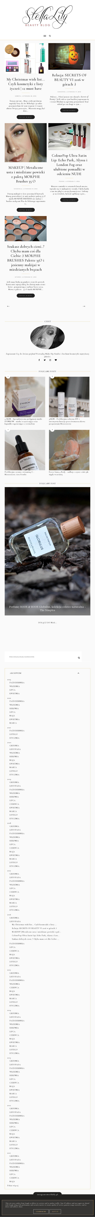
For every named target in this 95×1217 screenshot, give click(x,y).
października (17, 682)
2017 (9, 871)
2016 (9, 914)
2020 (9, 742)
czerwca (14, 804)
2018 (9, 823)
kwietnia (15, 693)
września (15, 686)
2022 (9, 698)
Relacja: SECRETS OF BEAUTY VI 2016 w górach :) (69, 80)
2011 (9, 1153)
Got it (55, 1211)
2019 (9, 779)
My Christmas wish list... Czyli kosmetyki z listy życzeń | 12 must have (26, 84)
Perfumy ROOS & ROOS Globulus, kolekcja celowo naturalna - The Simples (47, 608)
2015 (9, 970)
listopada (15, 749)
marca (13, 723)
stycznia (14, 738)
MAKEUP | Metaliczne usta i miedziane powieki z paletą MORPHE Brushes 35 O (26, 174)
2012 (9, 1105)
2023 (9, 679)
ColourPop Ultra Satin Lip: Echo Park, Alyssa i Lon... (35, 935)
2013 (9, 1058)
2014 (9, 1010)
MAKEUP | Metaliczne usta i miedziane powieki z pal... (36, 932)
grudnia (14, 746)
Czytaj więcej (25, 117)
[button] (24, 34)
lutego (14, 734)
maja (12, 716)
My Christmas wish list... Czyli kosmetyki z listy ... (34, 924)
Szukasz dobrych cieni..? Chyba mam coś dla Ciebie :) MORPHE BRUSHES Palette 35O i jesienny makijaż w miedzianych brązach (25, 258)
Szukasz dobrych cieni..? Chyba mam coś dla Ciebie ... (35, 939)
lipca (12, 690)
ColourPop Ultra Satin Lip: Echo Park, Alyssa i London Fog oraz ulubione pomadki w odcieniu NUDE (69, 164)
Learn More (41, 1211)
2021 (9, 727)
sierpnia (14, 708)
